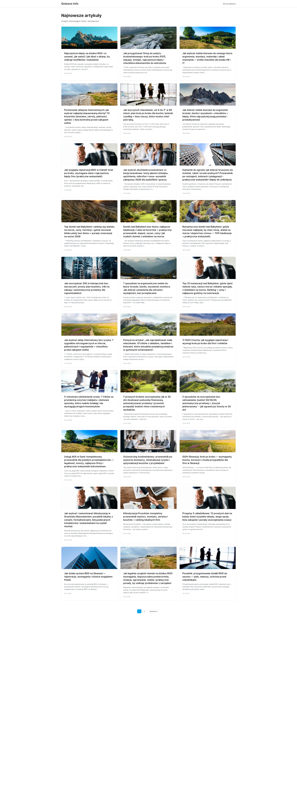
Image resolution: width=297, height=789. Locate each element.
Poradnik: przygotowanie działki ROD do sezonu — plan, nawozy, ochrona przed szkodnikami (204, 576)
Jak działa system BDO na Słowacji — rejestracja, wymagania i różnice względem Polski (88, 576)
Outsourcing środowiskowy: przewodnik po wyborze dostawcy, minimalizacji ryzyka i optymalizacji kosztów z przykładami (147, 460)
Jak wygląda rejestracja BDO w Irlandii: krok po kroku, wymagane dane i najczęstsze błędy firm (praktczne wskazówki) (88, 173)
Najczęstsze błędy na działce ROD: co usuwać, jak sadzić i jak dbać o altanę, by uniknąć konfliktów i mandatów (87, 56)
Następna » (154, 611)
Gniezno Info (69, 3)
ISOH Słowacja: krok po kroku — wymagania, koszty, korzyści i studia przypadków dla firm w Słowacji (207, 460)
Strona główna (229, 4)
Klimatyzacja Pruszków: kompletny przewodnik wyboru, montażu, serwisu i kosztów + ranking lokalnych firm (145, 516)
